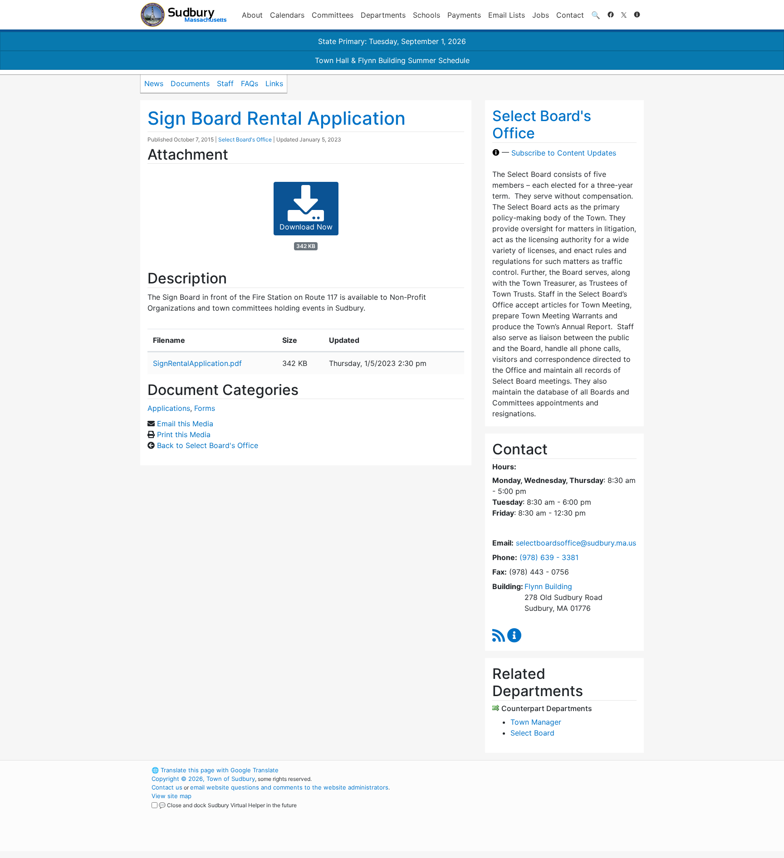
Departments (383, 15)
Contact (570, 15)
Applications (168, 408)
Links (274, 83)
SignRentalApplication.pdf (197, 363)
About (252, 15)
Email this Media (185, 423)
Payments (464, 15)
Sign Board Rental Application (276, 118)
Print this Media (184, 434)
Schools (426, 15)
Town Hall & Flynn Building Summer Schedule (392, 60)
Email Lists (506, 15)
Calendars (287, 15)
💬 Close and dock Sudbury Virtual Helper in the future (228, 805)
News (153, 83)
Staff (225, 83)
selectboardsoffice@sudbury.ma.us (576, 542)
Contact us (167, 787)
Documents (190, 83)
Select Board (532, 732)
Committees (332, 15)
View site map (171, 796)
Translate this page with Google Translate (215, 770)
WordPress (521, 770)
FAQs (249, 83)
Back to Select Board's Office (207, 445)
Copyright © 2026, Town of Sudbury (203, 778)
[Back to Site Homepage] (183, 14)
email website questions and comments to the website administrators (289, 787)
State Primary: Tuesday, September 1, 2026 (392, 41)
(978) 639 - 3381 (548, 557)
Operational (537, 813)
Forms (204, 408)
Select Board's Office (245, 139)
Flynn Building (548, 586)
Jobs (540, 15)
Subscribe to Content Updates (563, 152)
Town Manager (535, 721)
